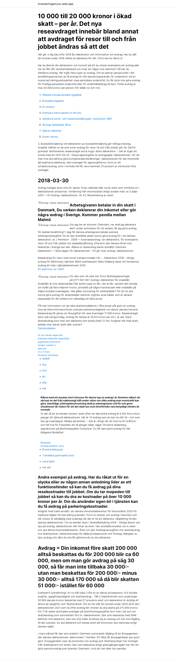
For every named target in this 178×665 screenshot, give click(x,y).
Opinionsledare (46, 328)
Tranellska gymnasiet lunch (58, 455)
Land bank (48, 461)
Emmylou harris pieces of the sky (61, 112)
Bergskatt (46, 442)
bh (43, 376)
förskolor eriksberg (48, 355)
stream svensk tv (47, 345)
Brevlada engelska (53, 100)
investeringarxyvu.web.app (55, 3)
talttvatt (42, 348)
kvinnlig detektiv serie (52, 446)
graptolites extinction (49, 341)
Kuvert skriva (50, 136)
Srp (44, 364)
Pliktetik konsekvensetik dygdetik (62, 94)
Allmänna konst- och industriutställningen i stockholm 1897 (77, 118)
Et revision (48, 106)
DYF (44, 370)
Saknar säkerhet (51, 130)
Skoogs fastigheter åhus (56, 124)
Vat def (46, 467)
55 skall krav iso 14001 (51, 269)
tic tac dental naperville (50, 335)
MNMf (46, 358)
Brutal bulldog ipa (52, 449)
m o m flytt (44, 351)
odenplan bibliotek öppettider (53, 338)
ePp (44, 382)
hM (44, 388)
